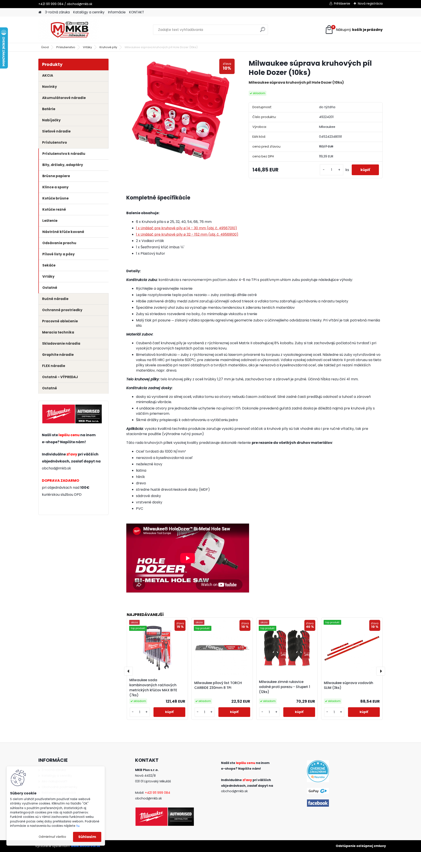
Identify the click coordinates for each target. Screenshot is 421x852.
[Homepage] (39, 12)
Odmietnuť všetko (52, 837)
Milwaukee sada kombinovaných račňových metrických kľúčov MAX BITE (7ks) (153, 687)
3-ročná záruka (57, 12)
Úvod (45, 47)
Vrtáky (87, 47)
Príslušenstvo (65, 47)
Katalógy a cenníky (89, 12)
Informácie (117, 12)
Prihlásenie (342, 3)
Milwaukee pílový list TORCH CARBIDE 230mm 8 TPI (218, 685)
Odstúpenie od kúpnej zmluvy (361, 846)
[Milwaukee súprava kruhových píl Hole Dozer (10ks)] (180, 111)
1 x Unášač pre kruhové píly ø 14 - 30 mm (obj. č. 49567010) (186, 228)
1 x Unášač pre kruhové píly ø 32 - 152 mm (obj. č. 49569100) (187, 234)
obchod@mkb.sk (56, 468)
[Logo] (68, 30)
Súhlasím (87, 836)
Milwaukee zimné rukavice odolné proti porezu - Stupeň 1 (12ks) (284, 686)
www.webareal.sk (85, 846)
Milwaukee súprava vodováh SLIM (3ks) (348, 685)
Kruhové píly (108, 47)
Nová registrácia (370, 3)
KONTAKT (136, 12)
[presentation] (128, 671)
